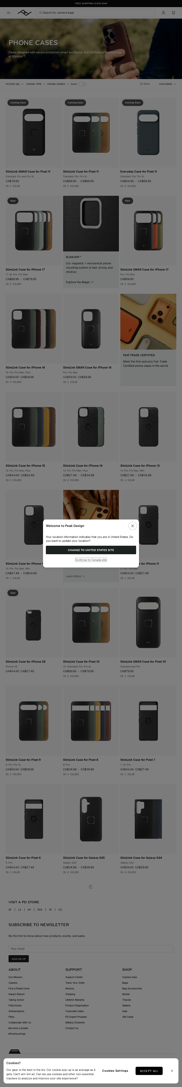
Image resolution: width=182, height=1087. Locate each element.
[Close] (132, 525)
